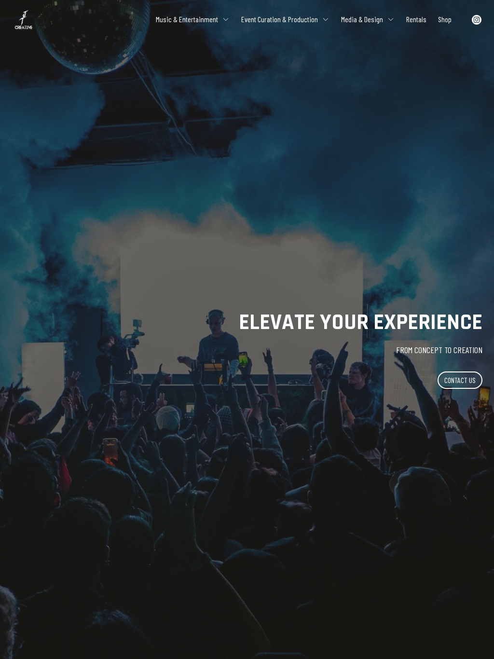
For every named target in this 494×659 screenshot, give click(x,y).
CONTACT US (460, 379)
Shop (445, 19)
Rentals (416, 19)
